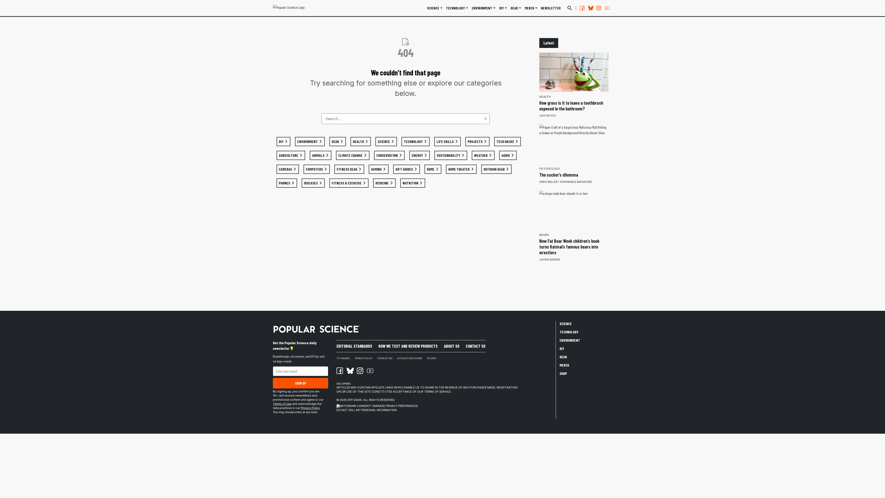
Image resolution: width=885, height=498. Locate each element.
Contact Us (476, 346)
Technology (455, 8)
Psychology (549, 168)
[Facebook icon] (339, 371)
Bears (544, 234)
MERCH (529, 8)
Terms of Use (282, 404)
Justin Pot (548, 115)
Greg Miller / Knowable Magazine (565, 182)
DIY (501, 8)
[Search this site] (569, 8)
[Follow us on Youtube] (607, 8)
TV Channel (343, 358)
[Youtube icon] (370, 371)
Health (545, 96)
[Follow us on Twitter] (590, 8)
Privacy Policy (310, 408)
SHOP (563, 373)
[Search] (485, 118)
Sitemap (431, 358)
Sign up (300, 383)
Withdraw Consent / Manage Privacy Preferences (379, 406)
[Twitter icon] (350, 371)
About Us (452, 346)
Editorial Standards (354, 346)
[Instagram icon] (360, 371)
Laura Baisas (549, 259)
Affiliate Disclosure (409, 358)
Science (433, 8)
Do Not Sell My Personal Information (366, 410)
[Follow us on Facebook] (582, 8)
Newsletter (551, 8)
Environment (482, 8)
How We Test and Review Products (408, 346)
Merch (564, 365)
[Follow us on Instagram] (598, 8)
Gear (514, 8)
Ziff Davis (354, 400)
